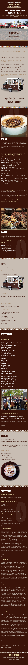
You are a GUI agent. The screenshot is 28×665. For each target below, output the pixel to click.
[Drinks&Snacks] (15, 10)
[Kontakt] (19, 13)
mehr (14, 39)
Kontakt (3, 425)
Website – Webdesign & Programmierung (12, 514)
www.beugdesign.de (15, 523)
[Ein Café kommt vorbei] (6, 10)
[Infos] (23, 10)
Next (26, 30)
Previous (1, 30)
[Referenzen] (11, 13)
